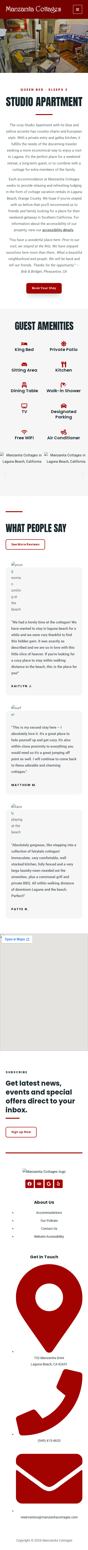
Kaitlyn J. (22, 686)
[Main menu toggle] (77, 9)
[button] (5, 474)
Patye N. (20, 909)
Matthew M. (24, 785)
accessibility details (57, 230)
